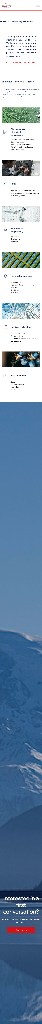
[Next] (39, 49)
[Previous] (3, 49)
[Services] (38, 5)
